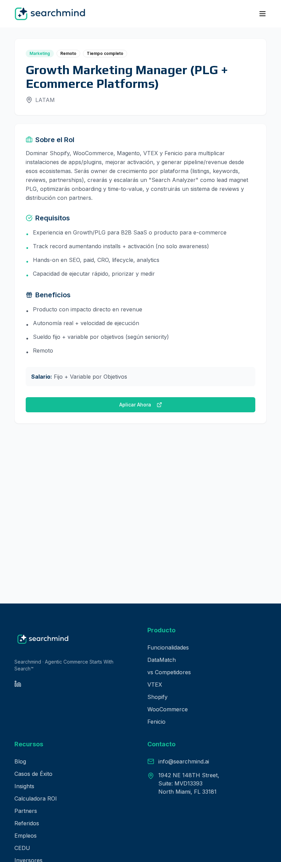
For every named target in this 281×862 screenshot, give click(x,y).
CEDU (22, 847)
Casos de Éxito (33, 773)
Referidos (26, 823)
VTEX (154, 684)
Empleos (25, 835)
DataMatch (161, 659)
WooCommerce (167, 709)
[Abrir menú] (262, 14)
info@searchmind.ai (183, 761)
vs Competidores (169, 672)
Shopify (157, 696)
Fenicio (156, 721)
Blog (20, 761)
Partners (25, 810)
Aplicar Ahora (135, 404)
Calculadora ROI (35, 798)
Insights (24, 786)
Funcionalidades (168, 647)
